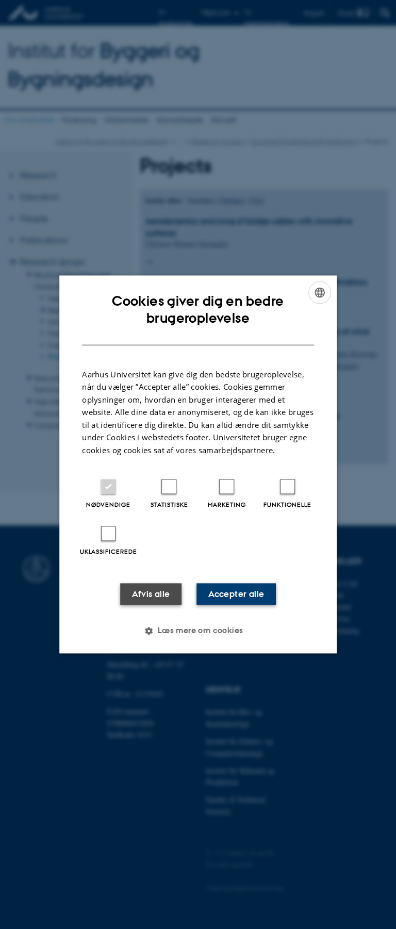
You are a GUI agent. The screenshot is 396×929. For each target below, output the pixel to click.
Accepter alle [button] (236, 594)
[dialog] (198, 464)
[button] (198, 631)
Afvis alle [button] (151, 594)
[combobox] (320, 292)
